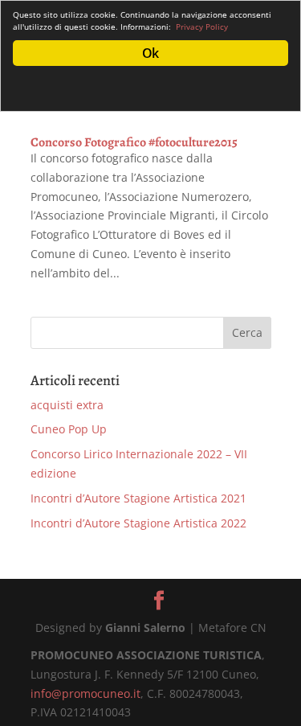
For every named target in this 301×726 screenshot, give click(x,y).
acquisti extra (67, 404)
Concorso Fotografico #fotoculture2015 (134, 142)
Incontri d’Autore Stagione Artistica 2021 (138, 498)
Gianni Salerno (145, 627)
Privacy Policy (202, 26)
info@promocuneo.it (85, 693)
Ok (150, 53)
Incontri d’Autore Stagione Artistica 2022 (138, 523)
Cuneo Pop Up (69, 429)
